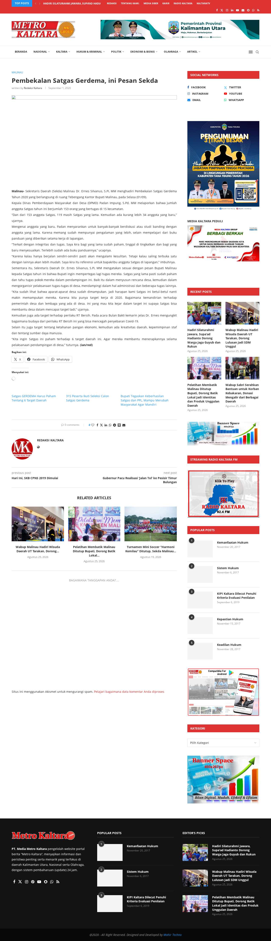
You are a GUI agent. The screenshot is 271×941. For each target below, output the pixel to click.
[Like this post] (92, 425)
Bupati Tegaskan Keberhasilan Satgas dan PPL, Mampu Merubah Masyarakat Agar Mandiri (145, 400)
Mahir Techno (172, 935)
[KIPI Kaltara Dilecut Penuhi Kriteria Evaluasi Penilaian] (200, 600)
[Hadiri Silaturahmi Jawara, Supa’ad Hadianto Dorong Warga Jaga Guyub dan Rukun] (204, 313)
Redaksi (112, 3)
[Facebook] (217, 10)
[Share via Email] (123, 425)
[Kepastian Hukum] (200, 625)
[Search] (257, 52)
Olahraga (171, 51)
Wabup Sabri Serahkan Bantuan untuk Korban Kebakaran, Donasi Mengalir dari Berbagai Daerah (242, 393)
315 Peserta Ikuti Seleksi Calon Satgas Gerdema (87, 398)
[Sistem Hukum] (200, 574)
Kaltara (61, 51)
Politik (116, 51)
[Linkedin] (232, 10)
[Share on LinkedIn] (106, 425)
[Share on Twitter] (101, 425)
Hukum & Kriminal (89, 51)
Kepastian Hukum (230, 619)
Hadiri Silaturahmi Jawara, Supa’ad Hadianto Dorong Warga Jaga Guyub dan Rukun (203, 338)
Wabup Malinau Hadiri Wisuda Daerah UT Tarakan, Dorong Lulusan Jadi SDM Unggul (241, 338)
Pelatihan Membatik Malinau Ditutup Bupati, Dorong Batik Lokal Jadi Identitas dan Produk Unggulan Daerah (203, 395)
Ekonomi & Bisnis (142, 51)
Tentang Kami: (130, 3)
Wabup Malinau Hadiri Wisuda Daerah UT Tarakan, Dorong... (38, 549)
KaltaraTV (203, 3)
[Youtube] (237, 10)
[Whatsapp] (253, 10)
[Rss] (258, 10)
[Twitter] (221, 10)
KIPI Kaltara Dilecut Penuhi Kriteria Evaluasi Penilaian (236, 596)
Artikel (192, 51)
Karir (165, 3)
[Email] (243, 10)
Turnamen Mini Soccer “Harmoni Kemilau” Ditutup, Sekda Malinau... (150, 549)
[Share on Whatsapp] (110, 425)
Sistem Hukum (228, 568)
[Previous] (35, 3)
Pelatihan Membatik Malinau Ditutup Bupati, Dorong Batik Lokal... (94, 551)
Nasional (40, 51)
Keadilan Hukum (229, 645)
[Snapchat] (248, 10)
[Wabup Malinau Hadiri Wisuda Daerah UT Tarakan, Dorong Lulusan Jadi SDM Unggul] (38, 524)
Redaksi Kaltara (33, 88)
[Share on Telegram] (114, 425)
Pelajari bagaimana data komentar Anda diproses (129, 692)
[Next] (39, 3)
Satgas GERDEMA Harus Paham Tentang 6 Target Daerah (34, 398)
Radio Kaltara (183, 3)
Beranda (21, 51)
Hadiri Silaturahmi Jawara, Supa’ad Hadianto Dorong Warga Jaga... (90, 3)
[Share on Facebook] (97, 425)
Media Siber (151, 3)
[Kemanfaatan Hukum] (200, 548)
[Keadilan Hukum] (200, 651)
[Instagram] (227, 10)
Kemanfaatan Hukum (232, 542)
